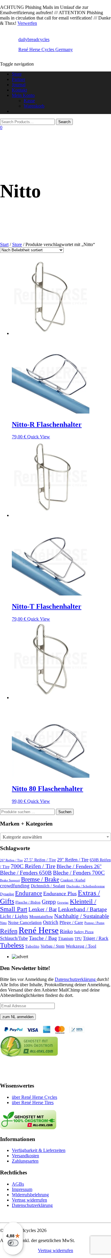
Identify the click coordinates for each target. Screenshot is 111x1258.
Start (4, 244)
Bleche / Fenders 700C (79, 873)
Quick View (38, 436)
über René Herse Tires (33, 1102)
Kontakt (19, 89)
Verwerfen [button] (27, 23)
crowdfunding (15, 885)
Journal (18, 84)
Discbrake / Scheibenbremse (85, 886)
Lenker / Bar (42, 909)
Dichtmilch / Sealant (48, 885)
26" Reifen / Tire (11, 860)
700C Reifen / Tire (33, 866)
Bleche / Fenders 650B (26, 873)
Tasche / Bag (43, 938)
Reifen (8, 931)
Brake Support (10, 880)
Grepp (49, 902)
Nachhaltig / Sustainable (81, 916)
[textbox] (55, 837)
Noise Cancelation (25, 922)
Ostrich (50, 922)
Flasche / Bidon (28, 902)
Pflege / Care (71, 922)
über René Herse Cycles (34, 1097)
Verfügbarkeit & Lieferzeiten (38, 1150)
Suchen (64, 812)
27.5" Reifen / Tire (40, 859)
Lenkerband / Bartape (82, 909)
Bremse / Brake (40, 879)
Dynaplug (7, 894)
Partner (18, 79)
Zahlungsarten (25, 1160)
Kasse (29, 100)
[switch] (13, 1243)
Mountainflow (41, 916)
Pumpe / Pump (94, 923)
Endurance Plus (60, 893)
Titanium (65, 938)
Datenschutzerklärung (76, 979)
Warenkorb (34, 105)
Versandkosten (25, 1155)
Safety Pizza (84, 932)
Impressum (22, 1189)
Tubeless (12, 945)
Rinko (66, 931)
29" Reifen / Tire (73, 859)
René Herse (39, 930)
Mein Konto (23, 95)
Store (17, 74)
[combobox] (55, 837)
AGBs (18, 1184)
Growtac (63, 902)
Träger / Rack (95, 938)
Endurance (28, 893)
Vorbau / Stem (53, 946)
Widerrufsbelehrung (30, 1194)
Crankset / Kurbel (72, 880)
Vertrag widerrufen (29, 1199)
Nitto (3, 923)
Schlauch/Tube (14, 938)
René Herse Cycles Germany (45, 49)
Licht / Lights (14, 916)
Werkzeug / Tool (81, 946)
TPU (78, 938)
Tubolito (32, 946)
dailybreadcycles (33, 39)
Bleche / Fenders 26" (79, 866)
